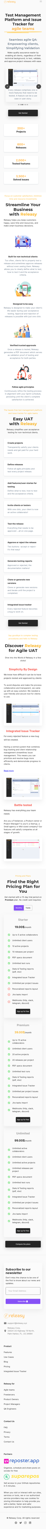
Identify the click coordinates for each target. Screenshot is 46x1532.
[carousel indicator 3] (22, 105)
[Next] (38, 86)
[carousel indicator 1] (18, 105)
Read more (9, 771)
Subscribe (22, 1301)
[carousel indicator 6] (27, 105)
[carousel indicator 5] (26, 105)
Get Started (23, 113)
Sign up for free (23, 1011)
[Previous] (7, 86)
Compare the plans (23, 1244)
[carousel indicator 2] (20, 105)
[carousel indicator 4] (24, 105)
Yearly (28, 908)
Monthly (19, 908)
